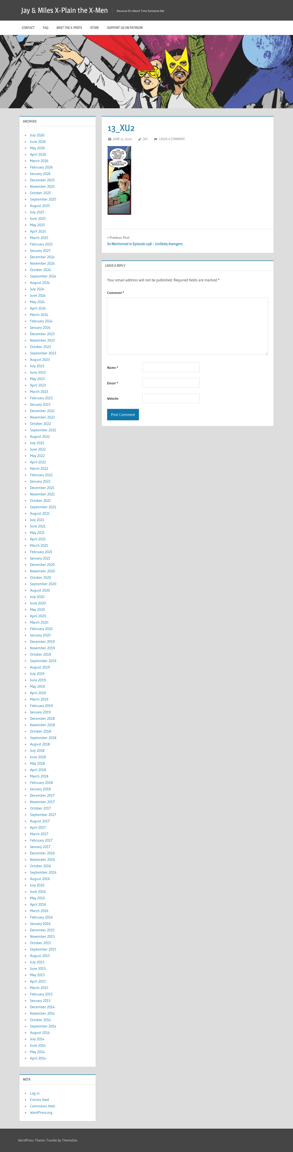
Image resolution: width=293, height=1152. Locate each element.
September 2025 (43, 199)
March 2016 (39, 910)
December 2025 (42, 180)
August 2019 (40, 667)
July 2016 (37, 885)
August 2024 (40, 282)
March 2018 (39, 776)
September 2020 (43, 583)
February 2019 (41, 705)
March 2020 (39, 622)
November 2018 (42, 725)
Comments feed (42, 1106)
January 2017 (40, 846)
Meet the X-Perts (69, 27)
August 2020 (40, 590)
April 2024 (38, 308)
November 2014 (42, 1013)
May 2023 (37, 378)
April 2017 (38, 827)
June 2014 (38, 1045)
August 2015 (40, 955)
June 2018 (38, 757)
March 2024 (39, 314)
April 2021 (38, 539)
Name (112, 367)
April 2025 (38, 231)
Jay (145, 139)
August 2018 (40, 744)
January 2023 (40, 404)
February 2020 (41, 628)
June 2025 (38, 218)
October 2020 (40, 577)
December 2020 (42, 564)
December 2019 (42, 641)
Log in (35, 1093)
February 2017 (41, 840)
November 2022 (42, 417)
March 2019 (39, 699)
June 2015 (38, 968)
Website (112, 398)
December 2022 (42, 410)
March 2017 (39, 833)
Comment (115, 293)
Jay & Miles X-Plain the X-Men (64, 10)
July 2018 (37, 750)
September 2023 (43, 353)
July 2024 (37, 289)
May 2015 (37, 975)
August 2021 (40, 513)
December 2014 (42, 1007)
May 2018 (37, 763)
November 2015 (42, 936)
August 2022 (40, 436)
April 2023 (38, 385)
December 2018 (42, 718)
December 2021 (42, 487)
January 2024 (40, 327)
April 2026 (38, 154)
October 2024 (40, 269)
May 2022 (37, 455)
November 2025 (42, 186)
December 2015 (42, 930)
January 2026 (40, 173)
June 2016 (38, 891)
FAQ (45, 27)
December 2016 (42, 853)
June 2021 (38, 526)
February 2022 (41, 475)
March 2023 (39, 391)
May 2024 (37, 301)
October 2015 (40, 942)
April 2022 (38, 462)
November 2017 (42, 801)
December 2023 (42, 333)
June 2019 (38, 680)
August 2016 (40, 878)
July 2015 (37, 962)
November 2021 (42, 494)
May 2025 (37, 225)
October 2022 (40, 423)
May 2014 (37, 1051)
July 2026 (37, 135)
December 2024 (42, 257)
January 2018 (40, 789)
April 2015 (38, 981)
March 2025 (39, 237)
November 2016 (42, 859)
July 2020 (37, 596)
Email (112, 383)
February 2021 (41, 551)
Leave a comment (172, 139)
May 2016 (37, 898)
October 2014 (40, 1019)
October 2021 (40, 500)
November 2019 (42, 648)
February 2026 (41, 167)
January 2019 (40, 712)
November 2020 (42, 571)
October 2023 (40, 346)
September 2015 (43, 949)
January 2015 (40, 1000)
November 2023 (42, 340)
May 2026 (37, 148)
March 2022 (39, 468)
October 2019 (40, 654)
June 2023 (38, 372)
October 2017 (40, 808)
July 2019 (37, 673)
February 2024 (41, 321)
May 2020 (37, 609)
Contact (28, 27)
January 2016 (40, 923)
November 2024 (42, 263)
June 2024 (38, 295)
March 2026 (39, 160)
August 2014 (40, 1032)
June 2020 (38, 603)
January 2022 (40, 481)
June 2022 (38, 449)
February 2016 (41, 917)
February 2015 (41, 994)
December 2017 (42, 795)
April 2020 (38, 616)
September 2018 (43, 737)
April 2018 (38, 769)
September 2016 (43, 872)
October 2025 (40, 192)
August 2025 (40, 205)
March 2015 (39, 987)
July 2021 (37, 519)
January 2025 (40, 250)
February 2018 (41, 782)
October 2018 (40, 731)
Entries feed (39, 1099)
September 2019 (43, 660)
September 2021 (43, 507)
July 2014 (37, 1039)
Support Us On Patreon (125, 27)
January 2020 (40, 635)
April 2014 (38, 1058)
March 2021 (39, 545)
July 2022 (37, 442)
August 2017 (40, 821)
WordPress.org (41, 1112)
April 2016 (38, 904)
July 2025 (37, 212)
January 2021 (40, 558)
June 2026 (38, 141)
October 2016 (40, 866)
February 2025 (41, 244)
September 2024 (43, 276)
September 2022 (43, 430)
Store (94, 27)
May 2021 (37, 532)
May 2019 (37, 686)
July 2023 (37, 366)
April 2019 (38, 692)
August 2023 (40, 359)
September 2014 (43, 1026)
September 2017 (43, 814)
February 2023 (41, 398)
